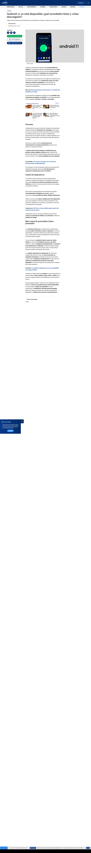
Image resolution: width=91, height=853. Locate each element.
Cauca (65, 847)
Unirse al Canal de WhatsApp (15, 36)
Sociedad (81, 6)
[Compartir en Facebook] (8, 32)
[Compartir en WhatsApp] (14, 32)
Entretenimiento (31, 6)
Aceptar (10, 430)
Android (27, 301)
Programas (80, 2)
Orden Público (10, 6)
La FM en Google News (15, 39)
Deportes (72, 6)
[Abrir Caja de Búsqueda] (88, 2)
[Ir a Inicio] (4, 3)
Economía (42, 6)
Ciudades (63, 6)
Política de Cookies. (9, 427)
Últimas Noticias (4, 847)
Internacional (53, 6)
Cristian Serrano (12, 23)
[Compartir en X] (11, 32)
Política (21, 6)
